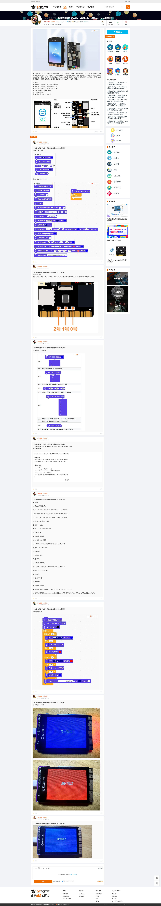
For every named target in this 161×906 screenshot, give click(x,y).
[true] (128, 7)
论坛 (64, 7)
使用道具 (96, 131)
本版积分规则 (100, 881)
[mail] (156, 883)
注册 (129, 1)
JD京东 (97, 896)
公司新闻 (81, 893)
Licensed (128, 904)
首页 (32, 12)
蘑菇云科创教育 (67, 898)
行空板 (40, 12)
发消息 (69, 21)
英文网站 (65, 893)
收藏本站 (38, 1)
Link (41, 868)
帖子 (122, 7)
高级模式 (100, 868)
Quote (44, 868)
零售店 (97, 901)
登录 (126, 1)
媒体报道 (81, 896)
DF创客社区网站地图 (117, 901)
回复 (36, 131)
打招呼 (86, 21)
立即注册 (75, 874)
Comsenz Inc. (112, 904)
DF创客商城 (80, 7)
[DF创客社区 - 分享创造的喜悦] (42, 10)
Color (36, 868)
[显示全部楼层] (58, 24)
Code (46, 868)
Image (38, 868)
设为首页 (33, 1)
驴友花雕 (47, 21)
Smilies (49, 868)
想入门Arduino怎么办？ (114, 240)
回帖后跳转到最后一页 (68, 881)
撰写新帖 (119, 32)
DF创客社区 (57, 7)
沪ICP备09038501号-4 (49, 904)
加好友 (81, 21)
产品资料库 (90, 7)
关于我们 (114, 893)
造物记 (71, 7)
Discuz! (122, 904)
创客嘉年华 (66, 896)
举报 (101, 131)
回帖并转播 (57, 881)
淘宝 (97, 898)
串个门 (75, 21)
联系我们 (114, 898)
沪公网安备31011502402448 (63, 904)
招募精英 (114, 896)
